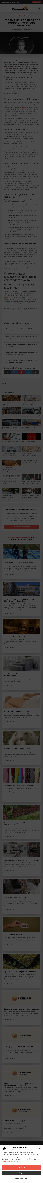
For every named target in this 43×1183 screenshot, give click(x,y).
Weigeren (21, 1173)
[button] (40, 1149)
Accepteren (21, 1167)
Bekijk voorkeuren (21, 1178)
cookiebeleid (6, 1161)
